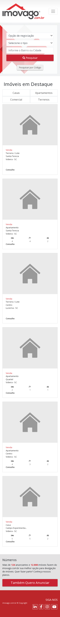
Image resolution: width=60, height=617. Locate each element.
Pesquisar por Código (30, 67)
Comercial (16, 99)
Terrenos (43, 99)
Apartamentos (43, 93)
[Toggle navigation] (53, 11)
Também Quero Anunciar (30, 583)
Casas (16, 93)
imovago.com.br (9, 603)
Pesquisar (31, 58)
